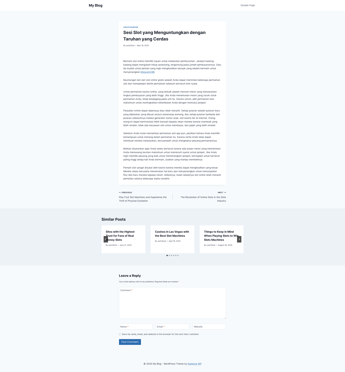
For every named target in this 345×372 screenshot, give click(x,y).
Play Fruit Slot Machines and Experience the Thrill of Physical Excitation (143, 196)
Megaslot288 (148, 72)
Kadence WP (195, 363)
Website (198, 326)
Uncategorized (130, 27)
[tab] (167, 255)
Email (161, 326)
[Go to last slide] (106, 239)
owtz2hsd (130, 45)
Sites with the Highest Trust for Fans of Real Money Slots (120, 235)
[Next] (239, 239)
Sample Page (248, 5)
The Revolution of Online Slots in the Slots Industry (203, 196)
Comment (126, 290)
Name (124, 326)
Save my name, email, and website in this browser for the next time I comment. (160, 334)
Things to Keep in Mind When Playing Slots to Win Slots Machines (221, 235)
